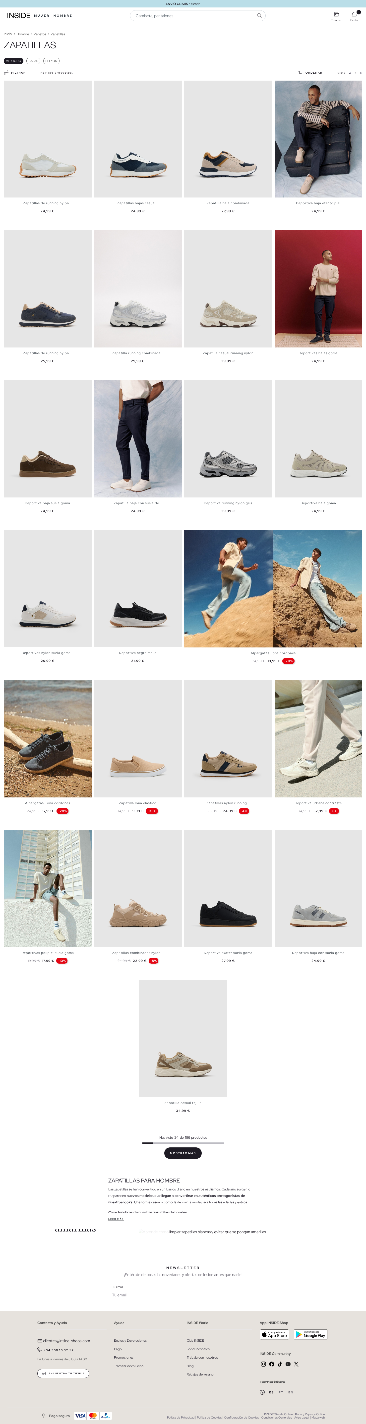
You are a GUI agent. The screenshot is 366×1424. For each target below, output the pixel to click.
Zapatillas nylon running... (228, 803)
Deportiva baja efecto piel (318, 203)
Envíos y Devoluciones (130, 1340)
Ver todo (13, 61)
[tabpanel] (47, 139)
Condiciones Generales (276, 1417)
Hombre (63, 16)
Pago (118, 1349)
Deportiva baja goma (318, 503)
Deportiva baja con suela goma (318, 953)
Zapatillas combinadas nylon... (138, 953)
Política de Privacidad (180, 1417)
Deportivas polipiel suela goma (47, 953)
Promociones (123, 1357)
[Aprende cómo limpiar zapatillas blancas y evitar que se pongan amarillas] (230, 1232)
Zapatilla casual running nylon (228, 353)
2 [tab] (11, 85)
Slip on (51, 61)
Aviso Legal (301, 1417)
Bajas (33, 61)
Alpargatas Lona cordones (273, 653)
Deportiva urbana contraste (318, 803)
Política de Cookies (209, 1417)
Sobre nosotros (198, 1349)
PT (282, 1392)
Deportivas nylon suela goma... (48, 653)
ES (272, 1392)
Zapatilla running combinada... (138, 353)
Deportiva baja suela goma (47, 503)
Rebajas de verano (200, 1374)
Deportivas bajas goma (318, 353)
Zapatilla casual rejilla (183, 1103)
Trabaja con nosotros (202, 1357)
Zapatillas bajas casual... (138, 203)
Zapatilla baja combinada (228, 203)
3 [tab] (13, 85)
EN (291, 1392)
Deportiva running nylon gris (228, 503)
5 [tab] (18, 85)
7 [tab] (23, 85)
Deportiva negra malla (138, 653)
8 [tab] (26, 85)
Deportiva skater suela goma (228, 953)
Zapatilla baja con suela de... (138, 503)
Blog (190, 1366)
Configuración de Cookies (241, 1417)
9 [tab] (299, 85)
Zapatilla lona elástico (138, 803)
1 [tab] (8, 85)
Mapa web (318, 1417)
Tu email (117, 1286)
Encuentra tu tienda (66, 1373)
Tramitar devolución (128, 1366)
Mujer (42, 16)
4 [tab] (16, 85)
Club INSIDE (195, 1340)
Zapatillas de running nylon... (47, 203)
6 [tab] (21, 85)
